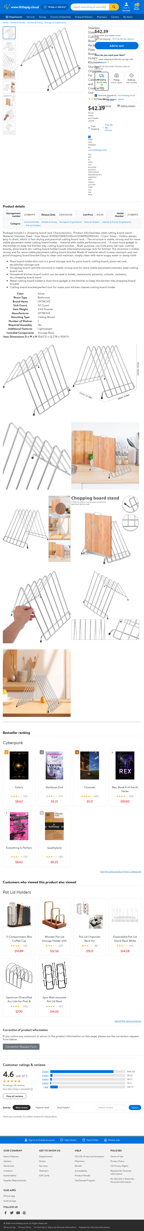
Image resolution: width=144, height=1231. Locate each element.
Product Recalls (82, 1175)
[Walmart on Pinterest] (24, 1213)
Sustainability (10, 1175)
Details (121, 99)
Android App (10, 1200)
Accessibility (81, 1170)
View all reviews (14, 1096)
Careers (115, 16)
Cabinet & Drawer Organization (116, 221)
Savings (42, 16)
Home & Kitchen (17, 22)
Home (5, 22)
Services (31, 16)
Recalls (78, 1165)
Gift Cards (44, 1175)
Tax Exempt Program (85, 1180)
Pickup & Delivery (84, 16)
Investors (8, 1170)
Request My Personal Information (120, 1172)
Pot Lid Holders (33, 225)
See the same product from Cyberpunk (120, 871)
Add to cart (117, 46)
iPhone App (9, 1195)
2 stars (45, 1083)
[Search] (114, 6)
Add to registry (128, 105)
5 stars (45, 1071)
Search (135, 1107)
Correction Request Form (21, 1047)
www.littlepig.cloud (97, 149)
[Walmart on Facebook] (5, 1213)
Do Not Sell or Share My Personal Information (122, 1180)
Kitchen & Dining (34, 22)
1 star (46, 1087)
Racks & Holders (91, 221)
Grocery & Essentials (60, 16)
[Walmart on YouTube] (18, 1213)
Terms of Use (116, 1156)
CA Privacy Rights (119, 1165)
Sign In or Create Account (41, 1139)
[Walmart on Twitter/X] (12, 1213)
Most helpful (63, 1107)
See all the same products (127, 1021)
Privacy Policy (117, 1161)
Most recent (22, 1107)
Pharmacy (102, 16)
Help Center (70, 1139)
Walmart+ (44, 1170)
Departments (15, 16)
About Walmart (11, 1156)
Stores (42, 1161)
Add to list (106, 105)
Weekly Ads (114, 1139)
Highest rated (42, 1107)
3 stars (45, 1079)
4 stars (45, 1075)
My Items (127, 16)
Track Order (92, 1139)
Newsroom (9, 1165)
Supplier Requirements (15, 1180)
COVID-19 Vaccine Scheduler (89, 1156)
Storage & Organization (55, 22)
